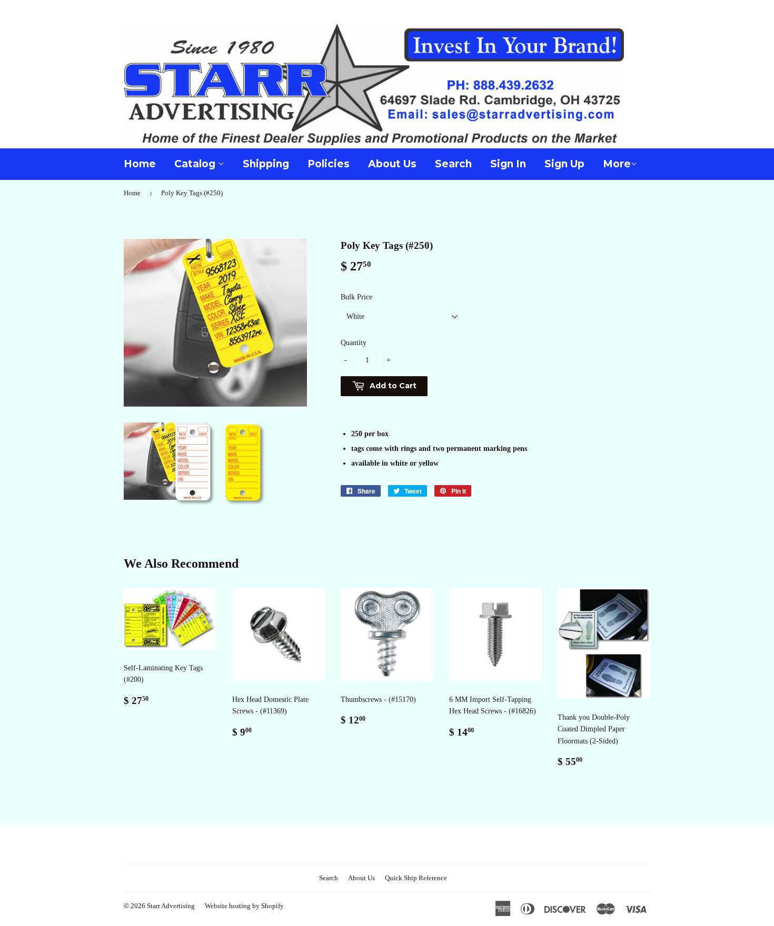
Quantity (353, 343)
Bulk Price (356, 297)
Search (453, 164)
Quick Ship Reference (416, 878)
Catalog (196, 164)
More (617, 164)
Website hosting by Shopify (244, 906)
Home (140, 164)
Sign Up (564, 164)
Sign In (508, 164)
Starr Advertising (171, 906)
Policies (328, 164)
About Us (392, 164)
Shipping (266, 164)
